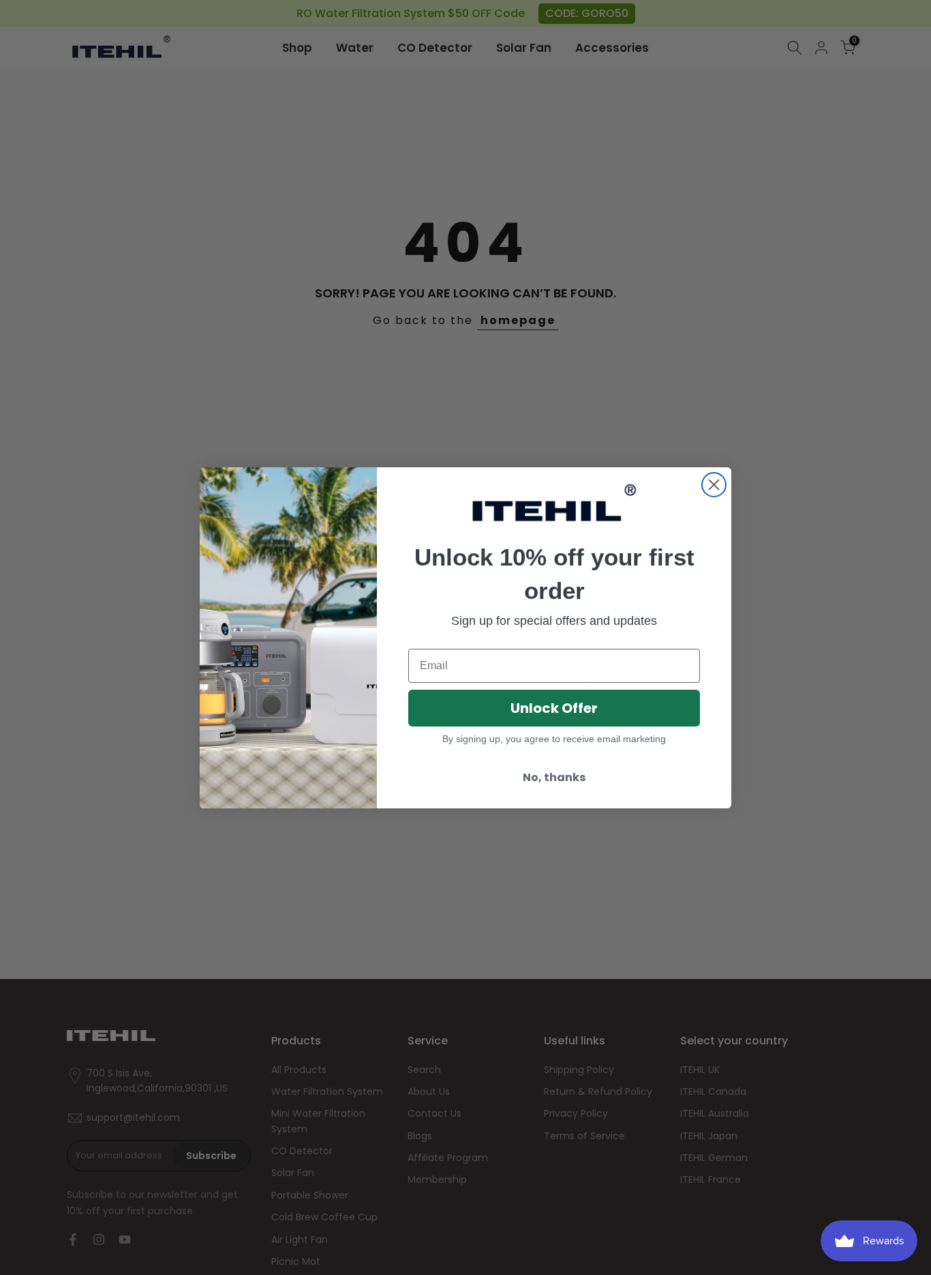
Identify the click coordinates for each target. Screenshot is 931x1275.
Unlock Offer (554, 708)
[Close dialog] (714, 485)
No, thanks (554, 777)
